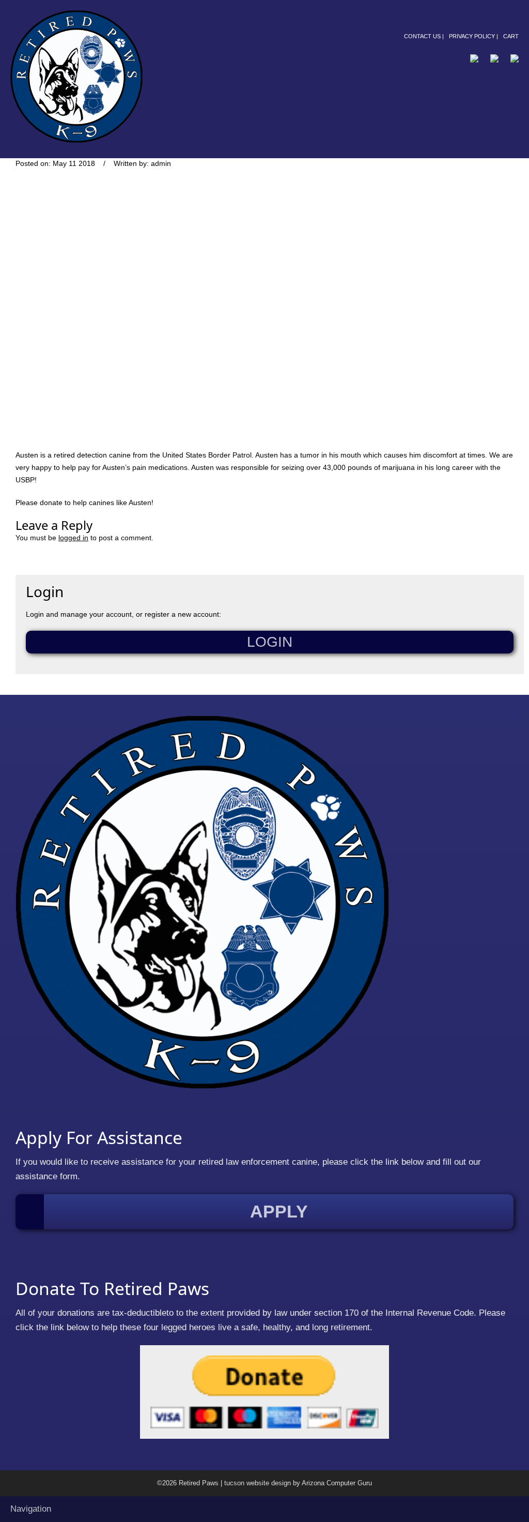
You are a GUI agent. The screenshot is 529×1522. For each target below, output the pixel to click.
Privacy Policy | (473, 36)
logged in (73, 538)
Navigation (30, 1509)
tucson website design (257, 1483)
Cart (511, 36)
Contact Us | (424, 36)
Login (269, 642)
